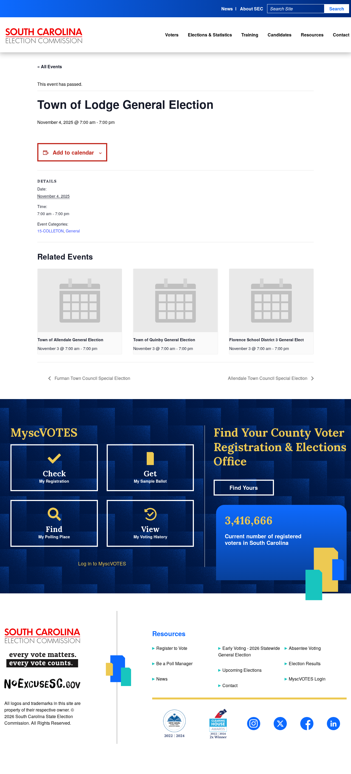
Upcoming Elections (242, 670)
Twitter (280, 723)
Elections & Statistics (210, 35)
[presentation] (80, 300)
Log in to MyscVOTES (102, 563)
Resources (312, 35)
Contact (341, 35)
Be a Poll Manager (174, 663)
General (73, 231)
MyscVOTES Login (307, 679)
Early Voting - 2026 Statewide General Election (249, 651)
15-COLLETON (50, 231)
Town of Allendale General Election (70, 339)
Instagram (253, 723)
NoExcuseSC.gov (42, 683)
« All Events (49, 66)
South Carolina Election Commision (44, 35)
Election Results (305, 663)
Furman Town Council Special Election (91, 378)
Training (249, 35)
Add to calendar (73, 152)
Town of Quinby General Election (164, 339)
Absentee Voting (305, 648)
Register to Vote (171, 648)
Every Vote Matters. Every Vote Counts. (42, 659)
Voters (172, 35)
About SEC (251, 8)
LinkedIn (333, 723)
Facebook (306, 723)
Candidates (279, 35)
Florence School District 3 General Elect (266, 339)
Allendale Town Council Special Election (268, 378)
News (227, 8)
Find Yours (244, 487)
